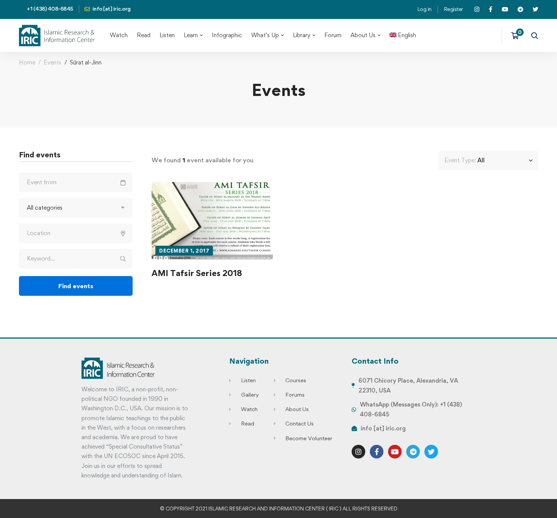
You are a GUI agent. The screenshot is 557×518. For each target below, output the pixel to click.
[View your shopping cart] (517, 35)
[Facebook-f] (376, 451)
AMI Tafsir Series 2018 (197, 273)
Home (27, 62)
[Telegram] (413, 451)
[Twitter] (431, 451)
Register (453, 9)
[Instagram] (358, 451)
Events (52, 62)
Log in (424, 9)
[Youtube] (395, 451)
